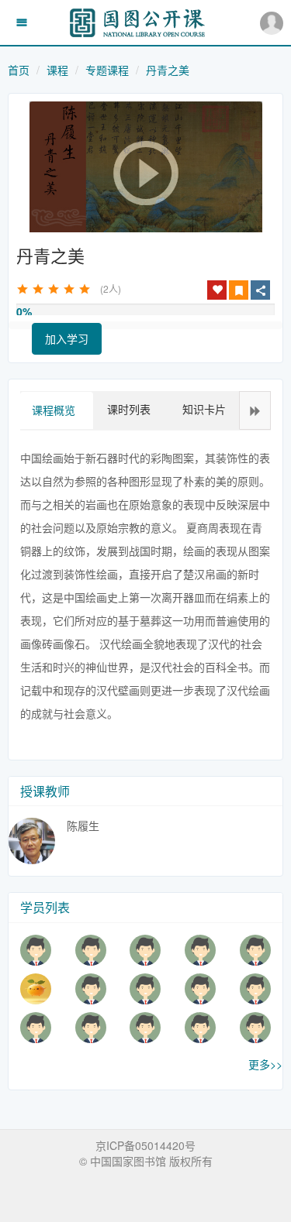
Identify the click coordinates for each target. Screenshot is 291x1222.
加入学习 (66, 338)
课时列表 (129, 409)
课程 (57, 69)
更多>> (265, 1064)
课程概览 (53, 409)
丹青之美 (167, 69)
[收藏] (238, 290)
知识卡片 (204, 409)
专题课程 (107, 69)
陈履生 (83, 825)
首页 (18, 69)
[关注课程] (217, 289)
